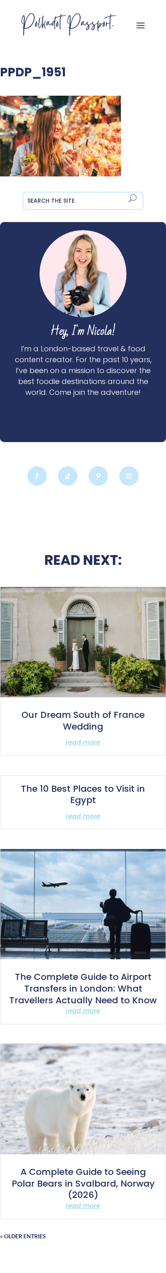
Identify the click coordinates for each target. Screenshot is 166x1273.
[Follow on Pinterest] (98, 476)
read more (83, 742)
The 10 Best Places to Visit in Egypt (83, 794)
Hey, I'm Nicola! (83, 331)
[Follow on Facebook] (37, 476)
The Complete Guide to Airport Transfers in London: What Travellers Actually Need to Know (83, 988)
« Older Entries (23, 1236)
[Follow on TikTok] (67, 476)
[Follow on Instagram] (129, 476)
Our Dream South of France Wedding (83, 721)
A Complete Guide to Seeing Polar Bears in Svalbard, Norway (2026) (83, 1183)
